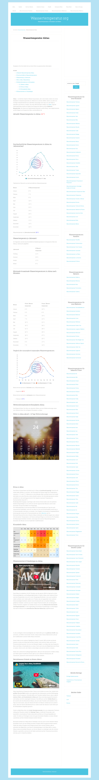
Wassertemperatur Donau (73, 388)
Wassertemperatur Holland (73, 594)
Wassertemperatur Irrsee (72, 318)
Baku (50, 104)
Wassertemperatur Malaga (73, 134)
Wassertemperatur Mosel (72, 413)
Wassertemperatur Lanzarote (73, 250)
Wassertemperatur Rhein (72, 384)
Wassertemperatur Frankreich (74, 576)
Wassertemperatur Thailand (73, 622)
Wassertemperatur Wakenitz (73, 449)
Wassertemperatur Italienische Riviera (76, 209)
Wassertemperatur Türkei (73, 608)
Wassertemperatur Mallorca (73, 277)
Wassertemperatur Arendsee (73, 311)
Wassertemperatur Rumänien (73, 658)
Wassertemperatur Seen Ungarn (74, 561)
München (44, 513)
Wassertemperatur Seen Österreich (75, 558)
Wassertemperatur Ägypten (73, 615)
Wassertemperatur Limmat (73, 470)
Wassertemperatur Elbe (72, 395)
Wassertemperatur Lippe (72, 467)
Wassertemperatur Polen (72, 579)
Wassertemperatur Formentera (74, 288)
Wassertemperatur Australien (73, 633)
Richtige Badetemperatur (72, 676)
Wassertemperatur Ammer (73, 520)
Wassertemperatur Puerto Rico (74, 651)
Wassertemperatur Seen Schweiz (74, 554)
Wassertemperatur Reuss (73, 474)
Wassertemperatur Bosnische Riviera (75, 662)
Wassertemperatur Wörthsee (73, 321)
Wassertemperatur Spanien (73, 572)
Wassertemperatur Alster (72, 423)
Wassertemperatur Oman (73, 619)
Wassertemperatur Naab (72, 416)
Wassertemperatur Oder (72, 434)
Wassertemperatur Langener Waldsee (75, 329)
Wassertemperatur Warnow (73, 445)
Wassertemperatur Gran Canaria (74, 247)
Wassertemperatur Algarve (73, 109)
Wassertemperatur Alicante (73, 127)
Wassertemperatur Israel (72, 612)
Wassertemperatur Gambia (73, 640)
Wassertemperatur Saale (72, 502)
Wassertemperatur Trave (72, 438)
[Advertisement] (36, 54)
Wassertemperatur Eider (72, 517)
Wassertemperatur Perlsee (73, 336)
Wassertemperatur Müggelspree (74, 531)
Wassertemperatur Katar (72, 647)
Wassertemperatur (21, 29)
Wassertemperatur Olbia (72, 166)
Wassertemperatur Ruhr (72, 463)
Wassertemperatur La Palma (73, 254)
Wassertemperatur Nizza (72, 159)
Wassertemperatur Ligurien (73, 105)
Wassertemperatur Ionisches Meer (75, 213)
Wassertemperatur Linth (72, 477)
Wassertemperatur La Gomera (74, 257)
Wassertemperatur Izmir (72, 216)
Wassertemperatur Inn (72, 510)
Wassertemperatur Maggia (73, 492)
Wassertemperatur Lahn (72, 402)
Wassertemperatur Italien (72, 604)
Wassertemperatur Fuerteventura (74, 243)
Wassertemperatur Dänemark (74, 583)
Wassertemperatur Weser (73, 441)
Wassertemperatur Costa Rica (74, 637)
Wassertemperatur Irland (72, 644)
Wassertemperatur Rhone (73, 481)
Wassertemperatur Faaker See (74, 325)
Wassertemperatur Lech (72, 459)
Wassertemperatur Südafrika (73, 626)
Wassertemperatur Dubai (72, 112)
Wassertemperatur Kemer (73, 145)
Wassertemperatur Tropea (73, 170)
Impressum (54, 771)
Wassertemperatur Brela (72, 220)
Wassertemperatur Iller (72, 506)
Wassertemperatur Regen (73, 452)
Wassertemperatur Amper (73, 380)
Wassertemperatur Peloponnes (74, 195)
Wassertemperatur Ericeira (73, 202)
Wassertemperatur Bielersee (73, 314)
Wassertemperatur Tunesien (73, 569)
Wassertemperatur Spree (72, 527)
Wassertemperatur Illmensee (73, 332)
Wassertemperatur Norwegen (73, 590)
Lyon (68, 699)
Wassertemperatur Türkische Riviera (75, 206)
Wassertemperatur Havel (72, 406)
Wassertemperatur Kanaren (73, 137)
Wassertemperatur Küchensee (74, 357)
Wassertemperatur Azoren (73, 177)
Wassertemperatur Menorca (73, 280)
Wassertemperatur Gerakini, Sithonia (75, 198)
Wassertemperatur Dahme (73, 524)
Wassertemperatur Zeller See (73, 347)
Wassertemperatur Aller (72, 377)
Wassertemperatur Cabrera (73, 291)
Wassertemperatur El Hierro (73, 261)
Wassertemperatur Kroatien (73, 601)
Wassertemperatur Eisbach (73, 391)
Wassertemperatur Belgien (73, 597)
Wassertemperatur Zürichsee (73, 354)
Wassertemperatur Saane (73, 495)
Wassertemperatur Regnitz (73, 513)
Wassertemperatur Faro (72, 148)
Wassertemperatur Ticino (72, 535)
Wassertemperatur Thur (72, 488)
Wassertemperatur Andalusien (74, 152)
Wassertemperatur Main (72, 409)
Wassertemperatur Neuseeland (74, 630)
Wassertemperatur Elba (72, 119)
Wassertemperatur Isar (72, 431)
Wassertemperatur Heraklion (73, 163)
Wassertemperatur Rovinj (73, 155)
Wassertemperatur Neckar (73, 420)
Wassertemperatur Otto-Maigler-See (75, 339)
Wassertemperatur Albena (73, 224)
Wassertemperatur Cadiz (72, 130)
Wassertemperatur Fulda (72, 398)
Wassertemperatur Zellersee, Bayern (75, 343)
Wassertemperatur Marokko (73, 565)
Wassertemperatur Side (72, 116)
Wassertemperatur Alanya (73, 141)
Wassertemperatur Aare (72, 427)
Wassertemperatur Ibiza (72, 284)
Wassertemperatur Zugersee (73, 350)
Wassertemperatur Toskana (73, 102)
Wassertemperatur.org (49, 18)
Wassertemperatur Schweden (74, 586)
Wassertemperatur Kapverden (74, 173)
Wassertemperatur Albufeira (73, 123)
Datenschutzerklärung (47, 771)
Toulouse (69, 695)
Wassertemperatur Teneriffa (73, 239)
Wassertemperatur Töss (72, 499)
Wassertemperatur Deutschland (74, 551)
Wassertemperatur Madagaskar (74, 655)
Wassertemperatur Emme (73, 484)
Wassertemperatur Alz (72, 373)
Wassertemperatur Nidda (72, 456)
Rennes (68, 703)
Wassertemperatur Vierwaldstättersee (75, 307)
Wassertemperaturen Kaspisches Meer (76, 191)
